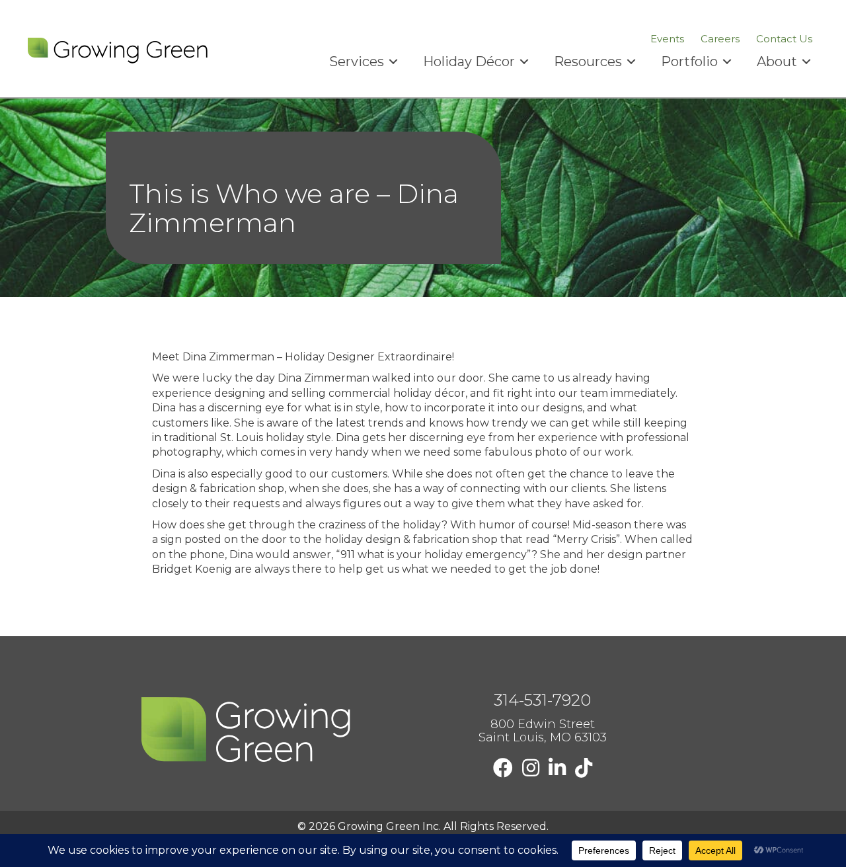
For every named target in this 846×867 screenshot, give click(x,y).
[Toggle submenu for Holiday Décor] (524, 61)
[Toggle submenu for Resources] (631, 61)
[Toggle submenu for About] (806, 61)
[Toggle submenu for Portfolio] (727, 61)
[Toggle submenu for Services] (393, 61)
